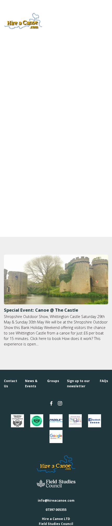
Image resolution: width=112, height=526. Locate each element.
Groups (53, 381)
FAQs (104, 381)
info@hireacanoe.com (56, 500)
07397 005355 (56, 509)
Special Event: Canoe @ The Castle (41, 310)
